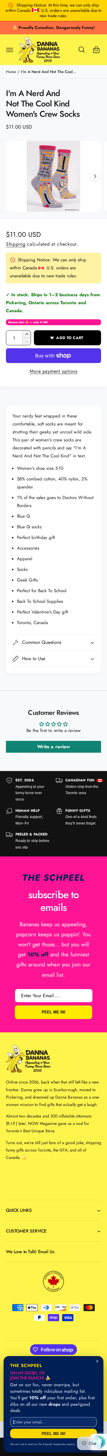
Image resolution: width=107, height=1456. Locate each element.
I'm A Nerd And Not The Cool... (48, 71)
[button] (9, 49)
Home (11, 71)
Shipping (16, 244)
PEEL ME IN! (53, 1012)
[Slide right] (95, 176)
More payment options (53, 371)
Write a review (53, 746)
